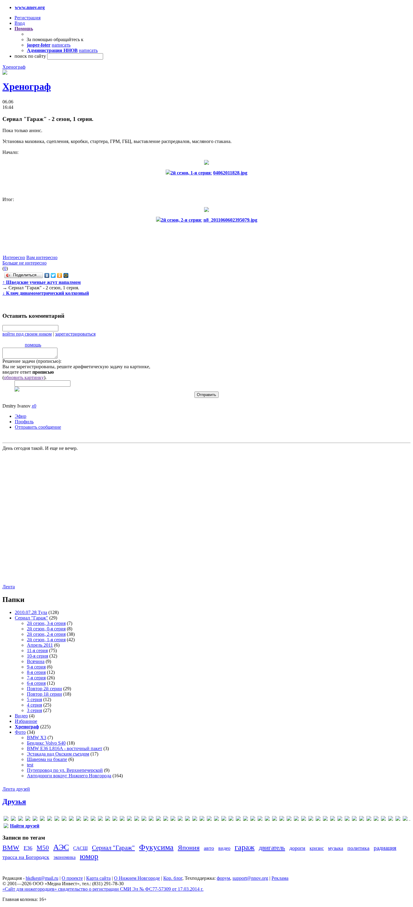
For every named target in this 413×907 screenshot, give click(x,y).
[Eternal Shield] (86, 819)
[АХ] (311, 819)
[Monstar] (158, 819)
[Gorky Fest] (107, 819)
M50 (43, 847)
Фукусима (156, 847)
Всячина (35, 661)
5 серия (34, 699)
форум (223, 878)
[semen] (231, 819)
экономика (65, 857)
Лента (8, 586)
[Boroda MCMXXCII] (78, 819)
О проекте (72, 878)
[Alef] (42, 819)
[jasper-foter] (129, 819)
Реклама (280, 878)
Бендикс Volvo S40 (46, 743)
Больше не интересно (24, 262)
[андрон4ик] (303, 819)
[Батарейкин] (318, 819)
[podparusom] (216, 819)
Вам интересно (41, 257)
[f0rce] (93, 819)
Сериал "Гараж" (31, 617)
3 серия (34, 710)
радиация (385, 848)
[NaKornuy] (165, 819)
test (30, 764)
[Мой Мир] (66, 275)
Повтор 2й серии (44, 688)
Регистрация (28, 17)
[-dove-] (28, 819)
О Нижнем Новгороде (137, 878)
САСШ (80, 848)
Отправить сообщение (38, 427)
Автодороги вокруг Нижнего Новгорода (69, 775)
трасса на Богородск (25, 857)
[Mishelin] (151, 819)
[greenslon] (115, 819)
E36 (28, 848)
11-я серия (37, 650)
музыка (335, 848)
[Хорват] (6, 826)
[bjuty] (71, 819)
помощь (33, 344)
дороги (297, 848)
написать (61, 44)
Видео (21, 715)
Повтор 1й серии (44, 694)
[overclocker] (187, 819)
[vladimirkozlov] (282, 819)
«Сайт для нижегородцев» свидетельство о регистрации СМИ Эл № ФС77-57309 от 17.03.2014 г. (102, 889)
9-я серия (36, 666)
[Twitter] (53, 275)
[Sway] (260, 819)
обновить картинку (24, 377)
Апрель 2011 (40, 645)
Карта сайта (98, 878)
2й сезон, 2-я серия (46, 634)
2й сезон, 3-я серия (46, 623)
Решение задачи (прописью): (31, 361)
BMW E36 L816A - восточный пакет (64, 748)
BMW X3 (36, 737)
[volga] (289, 819)
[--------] (20, 819)
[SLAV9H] (245, 819)
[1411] (35, 819)
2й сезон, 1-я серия (46, 639)
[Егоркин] (347, 819)
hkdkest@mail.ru (42, 878)
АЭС (61, 847)
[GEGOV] (100, 819)
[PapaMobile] (202, 819)
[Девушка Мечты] (332, 819)
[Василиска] (325, 819)
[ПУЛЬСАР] (383, 819)
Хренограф (13, 67)
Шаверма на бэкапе (47, 759)
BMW (10, 847)
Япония (189, 847)
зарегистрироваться (75, 333)
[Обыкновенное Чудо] (369, 819)
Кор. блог (172, 878)
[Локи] (361, 819)
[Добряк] (340, 819)
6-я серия (36, 683)
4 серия (34, 704)
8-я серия (36, 672)
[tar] (267, 819)
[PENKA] (209, 819)
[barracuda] (64, 819)
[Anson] (49, 819)
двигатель (272, 847)
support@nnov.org (250, 878)
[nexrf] (180, 819)
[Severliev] (238, 819)
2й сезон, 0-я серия (46, 628)
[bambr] (57, 819)
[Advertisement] (38, 517)
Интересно (14, 257)
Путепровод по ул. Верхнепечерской (65, 770)
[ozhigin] (194, 819)
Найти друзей (24, 825)
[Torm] (274, 819)
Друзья (14, 801)
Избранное (26, 721)
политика (358, 848)
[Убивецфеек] (390, 819)
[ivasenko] (122, 819)
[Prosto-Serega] (223, 819)
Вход (20, 23)
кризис (317, 848)
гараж (245, 847)
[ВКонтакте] (47, 275)
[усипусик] (398, 819)
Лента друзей (16, 789)
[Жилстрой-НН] (354, 819)
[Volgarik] (296, 819)
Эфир (20, 416)
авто (209, 848)
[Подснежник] (376, 819)
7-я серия (36, 677)
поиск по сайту (30, 56)
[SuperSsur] (252, 819)
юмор (89, 856)
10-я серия (37, 655)
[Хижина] (405, 819)
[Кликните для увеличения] (4, 73)
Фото (20, 732)
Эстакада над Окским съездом (58, 753)
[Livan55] (144, 819)
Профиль (24, 421)
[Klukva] (136, 819)
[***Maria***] (13, 819)
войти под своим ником (27, 333)
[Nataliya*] (173, 819)
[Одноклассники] (60, 275)
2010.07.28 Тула (31, 612)
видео (224, 848)
